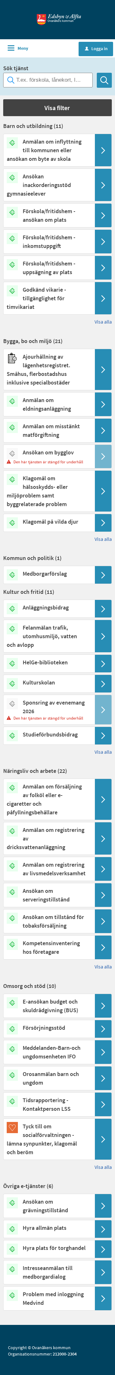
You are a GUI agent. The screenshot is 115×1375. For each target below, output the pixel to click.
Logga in (96, 48)
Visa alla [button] (103, 321)
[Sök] (104, 80)
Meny (23, 48)
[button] (57, 107)
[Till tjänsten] (103, 150)
